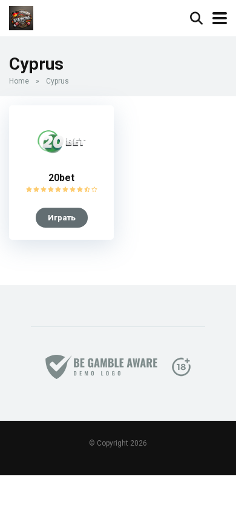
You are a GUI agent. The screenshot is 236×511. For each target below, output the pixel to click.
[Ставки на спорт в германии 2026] (21, 16)
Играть (62, 217)
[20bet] (62, 162)
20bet (61, 177)
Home (19, 81)
